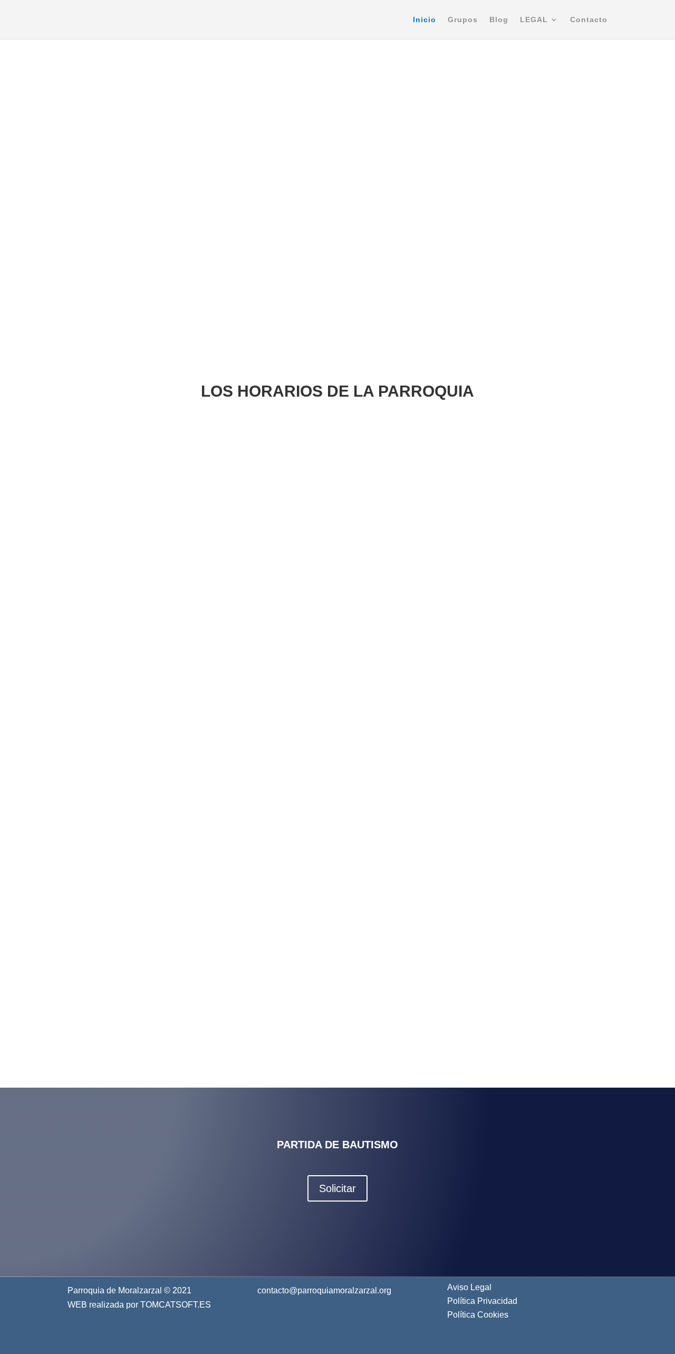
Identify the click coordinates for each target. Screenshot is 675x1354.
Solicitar (337, 1188)
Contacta (158, 1193)
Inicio (424, 20)
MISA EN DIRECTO (333, 289)
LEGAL (534, 20)
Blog (498, 20)
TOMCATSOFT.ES (175, 1304)
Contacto (589, 20)
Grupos (463, 20)
